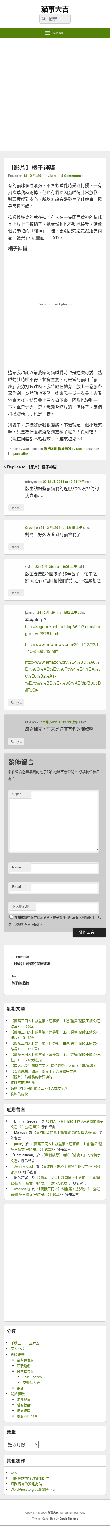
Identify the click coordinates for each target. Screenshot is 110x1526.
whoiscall (21, 1188)
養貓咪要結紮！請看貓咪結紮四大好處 (65, 1132)
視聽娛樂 (18, 1354)
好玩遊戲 (24, 1365)
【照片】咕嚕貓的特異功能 (31, 1076)
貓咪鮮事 (24, 1399)
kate (53, 175)
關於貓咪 (64, 448)
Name (16, 866)
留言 (16, 794)
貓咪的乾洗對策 (23, 1082)
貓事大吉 (55, 9)
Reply (16, 507)
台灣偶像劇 (25, 1359)
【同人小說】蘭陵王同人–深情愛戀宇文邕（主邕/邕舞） (54, 1065)
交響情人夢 (31, 1382)
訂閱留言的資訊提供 (26, 1483)
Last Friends (32, 1376)
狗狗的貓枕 (19, 1093)
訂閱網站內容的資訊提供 (30, 1478)
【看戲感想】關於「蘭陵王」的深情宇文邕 (44, 1071)
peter (18, 1143)
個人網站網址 (22, 906)
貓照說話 (24, 1404)
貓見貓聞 (50, 448)
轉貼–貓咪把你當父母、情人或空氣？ (39, 1088)
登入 (14, 1472)
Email (16, 886)
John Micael (23, 1166)
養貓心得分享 (27, 1416)
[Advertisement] (55, 96)
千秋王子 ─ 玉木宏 (25, 1342)
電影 (20, 1388)
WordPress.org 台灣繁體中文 (33, 1489)
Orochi (30, 527)
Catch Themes (69, 1518)
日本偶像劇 (25, 1371)
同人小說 (18, 1348)
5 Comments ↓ (72, 175)
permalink (21, 453)
